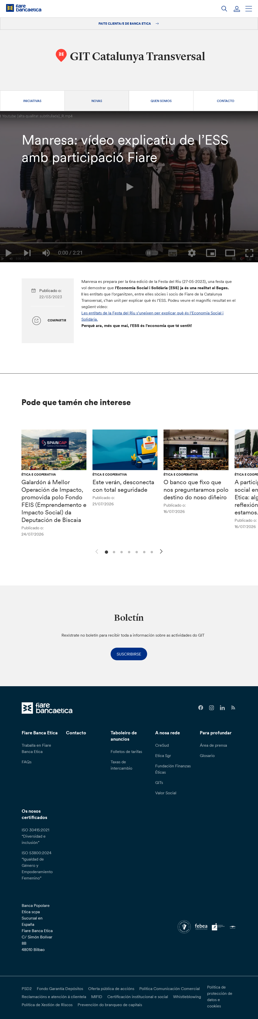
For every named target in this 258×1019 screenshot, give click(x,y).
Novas (96, 101)
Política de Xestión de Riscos (47, 1004)
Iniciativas (32, 101)
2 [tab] (113, 551)
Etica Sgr (163, 755)
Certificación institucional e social (137, 996)
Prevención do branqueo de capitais (110, 1004)
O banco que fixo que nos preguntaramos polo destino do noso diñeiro (196, 489)
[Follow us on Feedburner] (233, 707)
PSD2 (27, 988)
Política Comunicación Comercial (169, 988)
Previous (96, 550)
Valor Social (165, 792)
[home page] (23, 8)
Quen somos (161, 101)
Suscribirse (129, 653)
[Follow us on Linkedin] (222, 707)
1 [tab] (106, 551)
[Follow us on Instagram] (211, 707)
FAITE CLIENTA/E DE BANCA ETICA (125, 23)
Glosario (207, 755)
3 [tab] (121, 551)
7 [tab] (151, 551)
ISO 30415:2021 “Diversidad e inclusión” (35, 836)
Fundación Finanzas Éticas (173, 769)
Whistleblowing (187, 996)
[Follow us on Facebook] (200, 707)
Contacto (225, 101)
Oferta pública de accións (111, 988)
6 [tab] (143, 551)
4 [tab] (128, 551)
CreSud (162, 745)
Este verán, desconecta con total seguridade (123, 486)
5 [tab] (136, 551)
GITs (159, 782)
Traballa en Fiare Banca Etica (36, 748)
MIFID (96, 996)
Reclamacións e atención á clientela (54, 996)
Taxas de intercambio (121, 765)
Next (162, 552)
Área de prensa (213, 745)
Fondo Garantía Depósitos (60, 988)
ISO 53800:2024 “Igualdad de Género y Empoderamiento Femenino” (37, 865)
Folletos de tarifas (126, 751)
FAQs (26, 761)
